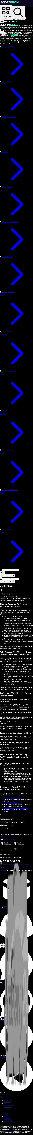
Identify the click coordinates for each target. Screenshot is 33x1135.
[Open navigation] (2, 21)
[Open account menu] (0, 29)
